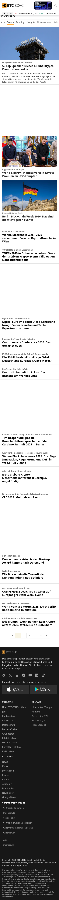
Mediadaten (8, 716)
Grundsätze (8, 733)
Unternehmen (44, 22)
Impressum (8, 720)
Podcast (6, 779)
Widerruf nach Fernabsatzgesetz (18, 827)
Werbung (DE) (39, 720)
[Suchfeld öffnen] (55, 5)
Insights (31, 22)
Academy (7, 783)
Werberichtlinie (10, 742)
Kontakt (36, 711)
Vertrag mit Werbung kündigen (17, 822)
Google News (9, 797)
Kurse (5, 766)
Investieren (8, 770)
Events (10, 22)
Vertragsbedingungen (13, 808)
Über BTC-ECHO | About (14, 707)
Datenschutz (8, 724)
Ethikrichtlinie (9, 738)
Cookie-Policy (9, 818)
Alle (3, 22)
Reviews (6, 775)
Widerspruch (9, 832)
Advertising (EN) (40, 716)
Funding (20, 22)
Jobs (4, 711)
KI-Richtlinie (8, 751)
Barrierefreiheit (10, 729)
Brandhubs (8, 788)
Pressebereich (39, 724)
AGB (5, 840)
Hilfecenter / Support (43, 707)
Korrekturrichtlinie (12, 746)
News (5, 761)
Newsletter (8, 792)
